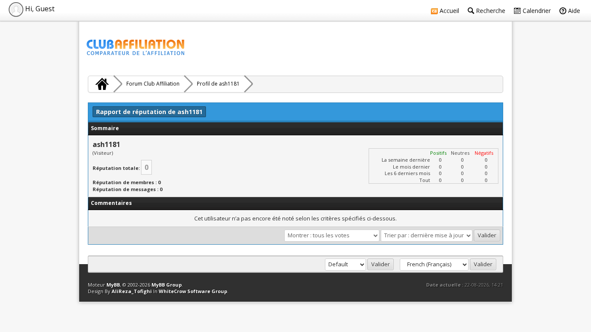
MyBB (113, 284)
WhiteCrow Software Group (193, 291)
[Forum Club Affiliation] (100, 84)
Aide (573, 10)
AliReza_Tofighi (132, 291)
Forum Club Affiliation (153, 83)
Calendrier (536, 10)
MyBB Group (166, 284)
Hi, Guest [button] (39, 8)
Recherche (489, 10)
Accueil (448, 10)
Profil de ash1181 (218, 83)
